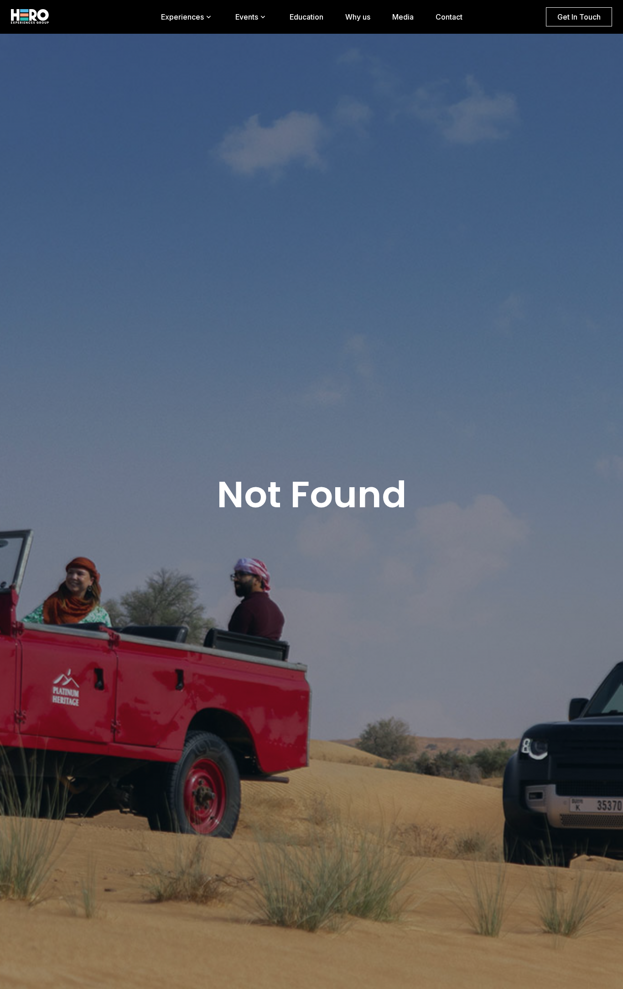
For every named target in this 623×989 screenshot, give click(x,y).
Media (403, 16)
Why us (357, 16)
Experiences (182, 16)
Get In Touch (579, 16)
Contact (449, 16)
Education (306, 16)
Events (246, 16)
